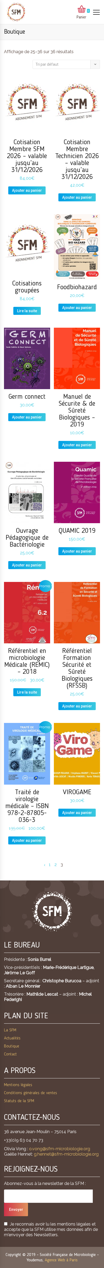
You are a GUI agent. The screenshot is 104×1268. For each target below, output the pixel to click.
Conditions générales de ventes (30, 1093)
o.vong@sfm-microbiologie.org (59, 1148)
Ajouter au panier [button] (27, 190)
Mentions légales (18, 1085)
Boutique (11, 1046)
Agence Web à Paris (61, 1260)
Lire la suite (27, 311)
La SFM (10, 1030)
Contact (10, 1054)
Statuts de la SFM (19, 1101)
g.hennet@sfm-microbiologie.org (66, 1154)
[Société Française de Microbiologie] (16, 12)
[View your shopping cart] (81, 9)
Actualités (12, 1038)
